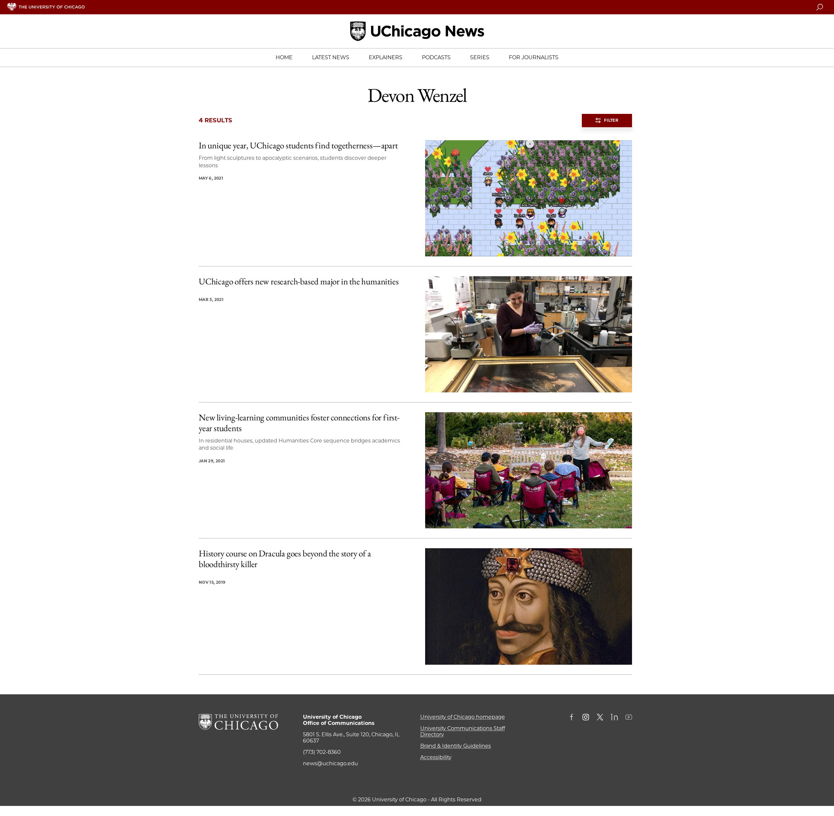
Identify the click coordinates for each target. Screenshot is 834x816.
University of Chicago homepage (462, 717)
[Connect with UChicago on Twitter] (600, 718)
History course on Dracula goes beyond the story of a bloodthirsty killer (285, 558)
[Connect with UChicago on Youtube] (628, 718)
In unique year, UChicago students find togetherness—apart (298, 145)
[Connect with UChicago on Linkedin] (614, 718)
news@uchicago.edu (330, 763)
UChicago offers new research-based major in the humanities (298, 281)
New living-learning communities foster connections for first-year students (299, 422)
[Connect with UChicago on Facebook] (573, 718)
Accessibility (436, 757)
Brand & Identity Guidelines (455, 746)
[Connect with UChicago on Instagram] (585, 718)
